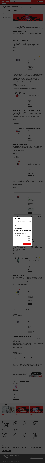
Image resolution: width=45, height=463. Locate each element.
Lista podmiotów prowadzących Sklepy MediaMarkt (25, 234)
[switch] (29, 238)
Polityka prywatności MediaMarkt (17, 234)
